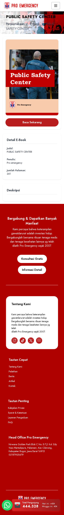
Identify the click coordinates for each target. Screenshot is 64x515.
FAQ (10, 422)
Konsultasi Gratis (32, 259)
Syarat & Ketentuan (17, 412)
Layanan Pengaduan (18, 417)
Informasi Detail (32, 270)
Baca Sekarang (32, 122)
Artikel (12, 381)
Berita (11, 376)
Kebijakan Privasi (16, 408)
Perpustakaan (15, 24)
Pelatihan (13, 371)
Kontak (12, 386)
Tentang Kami (15, 366)
